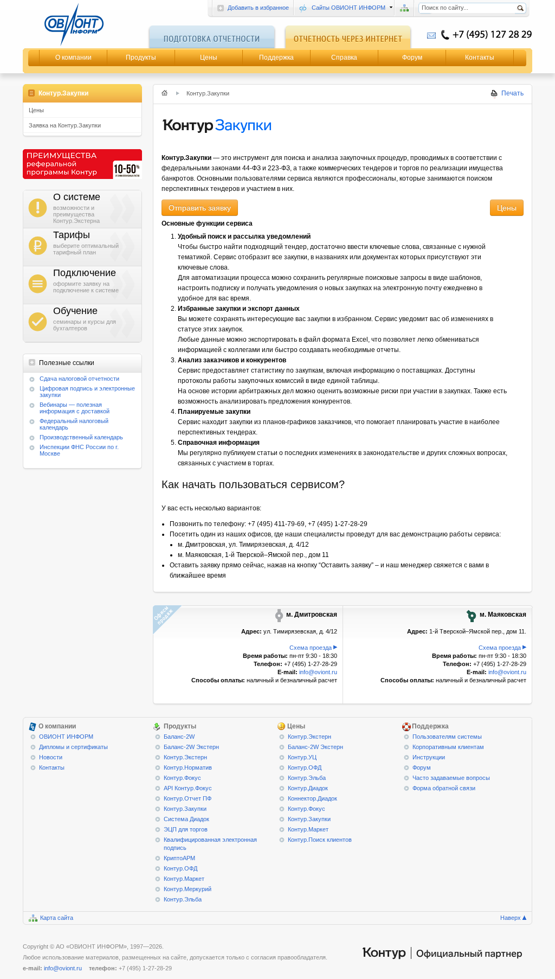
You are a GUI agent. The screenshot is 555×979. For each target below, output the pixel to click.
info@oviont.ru (318, 672)
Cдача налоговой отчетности (79, 378)
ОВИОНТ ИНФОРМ (66, 736)
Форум (412, 57)
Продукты (141, 57)
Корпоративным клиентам (448, 747)
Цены (208, 57)
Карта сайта (56, 917)
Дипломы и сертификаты (73, 747)
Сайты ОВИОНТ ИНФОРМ (348, 7)
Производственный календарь (81, 437)
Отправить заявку (200, 207)
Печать (512, 93)
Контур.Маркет (184, 878)
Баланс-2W (179, 736)
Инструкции (428, 757)
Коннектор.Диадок (312, 798)
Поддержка (276, 57)
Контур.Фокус (182, 778)
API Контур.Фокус (188, 788)
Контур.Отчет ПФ (187, 798)
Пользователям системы (447, 736)
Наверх (510, 917)
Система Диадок (186, 819)
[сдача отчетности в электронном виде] (82, 24)
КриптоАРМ (179, 858)
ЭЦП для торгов (186, 829)
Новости (50, 757)
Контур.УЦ (302, 757)
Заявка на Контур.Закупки (65, 125)
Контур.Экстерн (185, 757)
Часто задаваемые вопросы (451, 778)
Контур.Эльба (183, 899)
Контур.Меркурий (187, 889)
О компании (73, 57)
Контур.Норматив (188, 767)
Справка (344, 57)
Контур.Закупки (185, 808)
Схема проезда (310, 647)
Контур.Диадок (308, 788)
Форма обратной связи (443, 788)
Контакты (479, 57)
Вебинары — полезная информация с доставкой (74, 407)
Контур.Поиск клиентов (320, 839)
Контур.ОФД (180, 868)
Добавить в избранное (258, 7)
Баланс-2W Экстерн (191, 747)
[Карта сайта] (404, 8)
